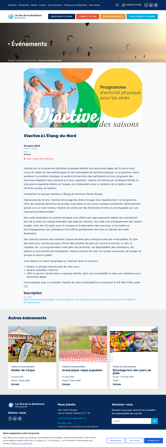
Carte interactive (55, 5)
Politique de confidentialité (21, 443)
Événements (24, 5)
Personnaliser (115, 440)
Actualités (12, 5)
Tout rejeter (134, 440)
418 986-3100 (64, 423)
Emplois (42, 5)
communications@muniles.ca (72, 418)
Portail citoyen (133, 5)
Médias (34, 5)
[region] (83, 438)
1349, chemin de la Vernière (39, 159)
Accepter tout (153, 440)
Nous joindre (94, 5)
